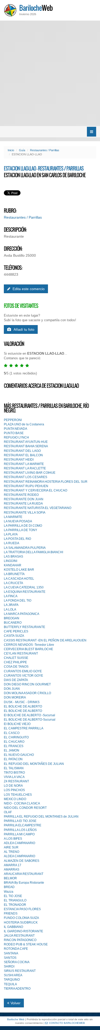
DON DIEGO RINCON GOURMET (27, 684)
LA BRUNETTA (14, 574)
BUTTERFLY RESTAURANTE (24, 627)
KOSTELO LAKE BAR (19, 569)
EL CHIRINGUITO (16, 737)
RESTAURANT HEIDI (19, 459)
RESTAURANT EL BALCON (23, 455)
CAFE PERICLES (16, 631)
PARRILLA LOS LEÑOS (20, 830)
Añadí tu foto (24, 329)
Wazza (8, 891)
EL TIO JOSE (13, 896)
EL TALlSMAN (14, 768)
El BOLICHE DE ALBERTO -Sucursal (29, 715)
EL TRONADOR (15, 905)
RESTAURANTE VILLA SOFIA (24, 512)
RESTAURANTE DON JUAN (23, 499)
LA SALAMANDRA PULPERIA (25, 548)
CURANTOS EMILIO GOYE (23, 671)
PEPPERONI (13, 420)
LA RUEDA (11, 543)
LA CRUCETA (13, 583)
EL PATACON (13, 759)
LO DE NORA (13, 785)
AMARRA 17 (12, 865)
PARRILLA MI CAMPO (19, 834)
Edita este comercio (28, 289)
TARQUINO (12, 979)
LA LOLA (10, 609)
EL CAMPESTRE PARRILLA (23, 728)
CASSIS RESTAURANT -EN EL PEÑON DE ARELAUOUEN (45, 640)
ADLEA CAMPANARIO (19, 843)
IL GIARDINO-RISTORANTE (23, 931)
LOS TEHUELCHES (18, 794)
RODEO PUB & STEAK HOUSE (26, 944)
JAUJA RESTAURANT (19, 935)
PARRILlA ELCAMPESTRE (22, 825)
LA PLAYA (11, 534)
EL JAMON (11, 750)
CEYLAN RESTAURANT (21, 653)
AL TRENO (11, 852)
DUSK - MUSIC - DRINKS (21, 702)
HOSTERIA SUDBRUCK (21, 922)
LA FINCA (10, 596)
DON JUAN (12, 689)
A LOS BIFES (13, 838)
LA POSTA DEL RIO (17, 539)
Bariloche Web (15, 1019)
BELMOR (10, 878)
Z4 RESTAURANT (16, 781)
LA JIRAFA (11, 605)
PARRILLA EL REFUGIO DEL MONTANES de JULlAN (41, 816)
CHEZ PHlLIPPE (15, 662)
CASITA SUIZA (14, 636)
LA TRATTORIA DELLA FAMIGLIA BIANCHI (33, 552)
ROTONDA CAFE (16, 949)
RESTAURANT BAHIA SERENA (26, 446)
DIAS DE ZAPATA (16, 680)
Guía (22, 150)
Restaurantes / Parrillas (44, 150)
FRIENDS (10, 913)
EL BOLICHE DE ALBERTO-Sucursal (29, 719)
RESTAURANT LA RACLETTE (25, 468)
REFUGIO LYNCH (16, 437)
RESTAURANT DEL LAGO (22, 451)
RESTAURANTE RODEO (21, 495)
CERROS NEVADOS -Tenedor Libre (29, 645)
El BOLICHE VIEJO (17, 724)
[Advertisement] (50, 73)
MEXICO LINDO (15, 799)
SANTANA (11, 953)
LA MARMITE (13, 517)
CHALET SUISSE (16, 658)
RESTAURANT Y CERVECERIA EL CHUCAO (35, 490)
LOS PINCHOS (14, 790)
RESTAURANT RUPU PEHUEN (26, 486)
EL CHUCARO (14, 742)
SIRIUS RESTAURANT (20, 971)
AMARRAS (11, 869)
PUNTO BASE (14, 433)
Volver (16, 1003)
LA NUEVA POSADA (18, 521)
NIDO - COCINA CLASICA (22, 803)
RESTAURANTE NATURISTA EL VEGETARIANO (37, 508)
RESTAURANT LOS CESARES (25, 477)
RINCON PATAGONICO (20, 940)
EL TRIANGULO (15, 900)
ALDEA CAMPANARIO (19, 856)
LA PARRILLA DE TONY (20, 530)
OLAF (8, 812)
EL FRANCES (13, 746)
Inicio (11, 150)
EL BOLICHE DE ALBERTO (23, 706)
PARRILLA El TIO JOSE (20, 821)
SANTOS (10, 958)
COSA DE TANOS (16, 666)
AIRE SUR (11, 847)
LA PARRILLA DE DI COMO (23, 525)
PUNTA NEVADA (15, 429)
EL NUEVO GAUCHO (19, 755)
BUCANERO (13, 622)
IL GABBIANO (13, 927)
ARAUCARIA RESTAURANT (23, 874)
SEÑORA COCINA (16, 962)
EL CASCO (11, 733)
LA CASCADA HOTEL (19, 578)
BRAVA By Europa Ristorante (24, 882)
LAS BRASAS (13, 556)
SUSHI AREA (13, 975)
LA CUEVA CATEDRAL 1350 (24, 587)
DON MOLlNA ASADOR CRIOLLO (27, 693)
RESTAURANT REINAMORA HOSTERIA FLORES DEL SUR (45, 481)
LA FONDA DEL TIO (17, 600)
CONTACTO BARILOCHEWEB (67, 1023)
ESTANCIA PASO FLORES (22, 909)
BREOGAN (11, 618)
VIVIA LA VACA (14, 777)
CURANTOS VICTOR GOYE (23, 675)
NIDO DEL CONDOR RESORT (25, 808)
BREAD (9, 887)
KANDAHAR (12, 565)
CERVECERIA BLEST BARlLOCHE (28, 649)
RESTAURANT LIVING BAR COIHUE (29, 472)
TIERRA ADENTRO (17, 988)
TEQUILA (10, 984)
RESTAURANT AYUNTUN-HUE (26, 442)
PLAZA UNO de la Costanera (24, 424)
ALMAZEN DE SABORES (21, 861)
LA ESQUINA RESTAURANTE (24, 592)
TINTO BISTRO (14, 772)
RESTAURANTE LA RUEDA (23, 503)
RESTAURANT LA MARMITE (24, 464)
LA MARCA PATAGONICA (21, 614)
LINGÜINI (10, 561)
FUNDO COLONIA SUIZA (21, 918)
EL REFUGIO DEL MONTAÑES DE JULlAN (34, 764)
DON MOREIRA (15, 697)
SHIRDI (9, 966)
